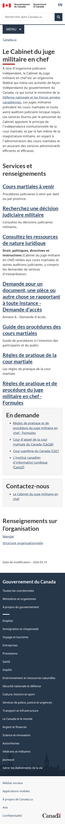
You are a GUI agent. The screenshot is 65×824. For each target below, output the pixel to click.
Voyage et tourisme (15, 637)
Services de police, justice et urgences (27, 702)
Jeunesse (8, 760)
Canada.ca (9, 40)
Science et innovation (17, 735)
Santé (6, 662)
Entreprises (10, 645)
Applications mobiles (16, 791)
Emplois (8, 621)
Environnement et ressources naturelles (29, 678)
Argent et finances (15, 727)
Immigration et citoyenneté (20, 629)
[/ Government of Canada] (24, 5)
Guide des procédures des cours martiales (32, 330)
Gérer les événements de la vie (23, 768)
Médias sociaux (13, 783)
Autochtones (11, 743)
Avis (5, 807)
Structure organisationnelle (23, 543)
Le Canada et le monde (17, 719)
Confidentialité (12, 816)
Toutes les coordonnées (18, 591)
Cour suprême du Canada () (36, 451)
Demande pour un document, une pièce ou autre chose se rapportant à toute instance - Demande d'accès (31, 296)
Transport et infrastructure (20, 711)
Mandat (8, 536)
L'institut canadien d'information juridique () (30, 462)
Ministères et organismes (19, 599)
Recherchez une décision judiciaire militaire (30, 211)
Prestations (10, 653)
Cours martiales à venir (28, 186)
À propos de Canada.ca (18, 799)
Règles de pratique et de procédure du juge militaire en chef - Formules (30, 392)
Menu (15, 29)
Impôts (7, 670)
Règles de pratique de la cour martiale (30, 358)
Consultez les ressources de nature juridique (30, 239)
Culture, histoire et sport (19, 694)
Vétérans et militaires (17, 751)
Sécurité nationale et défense (22, 686)
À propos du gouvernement (21, 607)
